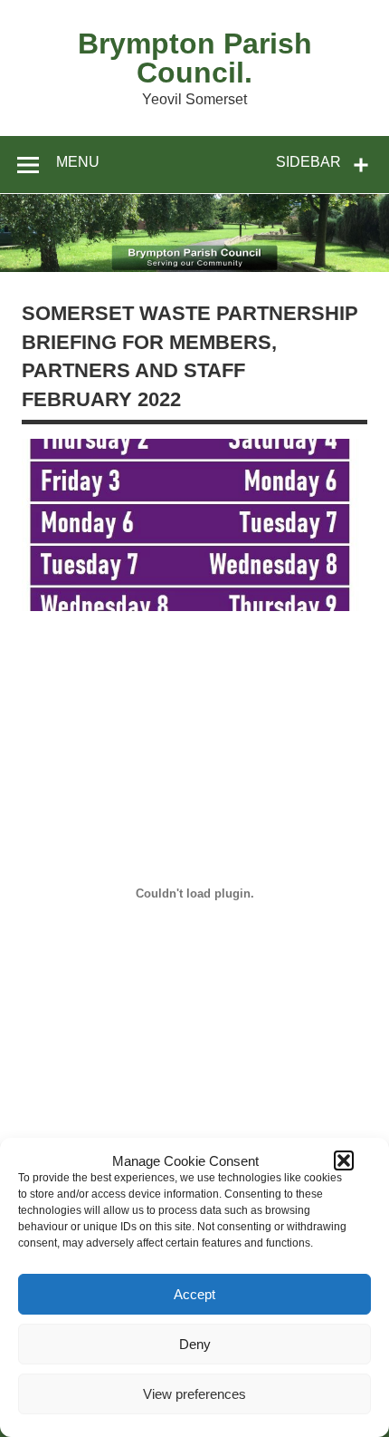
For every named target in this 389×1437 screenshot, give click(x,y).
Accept (194, 1294)
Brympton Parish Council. (195, 58)
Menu (78, 162)
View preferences (194, 1394)
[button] (344, 1160)
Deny (195, 1344)
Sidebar (308, 162)
